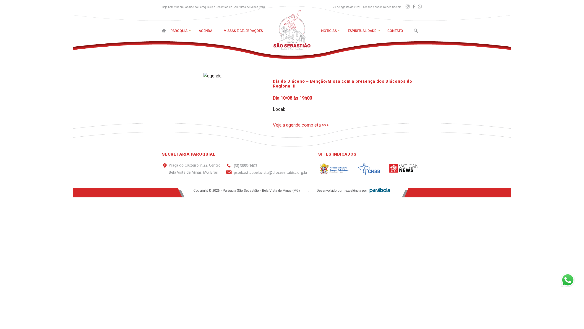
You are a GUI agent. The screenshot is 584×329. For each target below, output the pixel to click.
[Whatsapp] (420, 6)
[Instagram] (407, 6)
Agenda (205, 31)
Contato (395, 31)
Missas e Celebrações (243, 31)
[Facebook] (413, 6)
